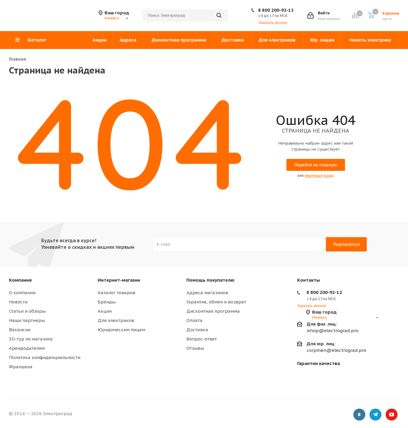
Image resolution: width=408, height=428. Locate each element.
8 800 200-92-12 (276, 10)
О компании (22, 292)
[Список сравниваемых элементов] (355, 15)
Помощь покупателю (210, 280)
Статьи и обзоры (27, 311)
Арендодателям (27, 348)
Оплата (194, 320)
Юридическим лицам (121, 329)
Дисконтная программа (213, 311)
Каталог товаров (116, 292)
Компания (20, 280)
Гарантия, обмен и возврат (216, 302)
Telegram (375, 415)
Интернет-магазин (119, 280)
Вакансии (19, 329)
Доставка (197, 329)
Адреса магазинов (207, 292)
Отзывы (195, 348)
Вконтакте (359, 415)
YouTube (392, 415)
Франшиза (21, 366)
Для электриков (116, 320)
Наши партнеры (27, 320)
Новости (18, 302)
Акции (105, 311)
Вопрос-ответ (201, 339)
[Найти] (219, 16)
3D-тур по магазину (31, 339)
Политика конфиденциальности (44, 357)
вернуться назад (319, 175)
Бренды (107, 302)
